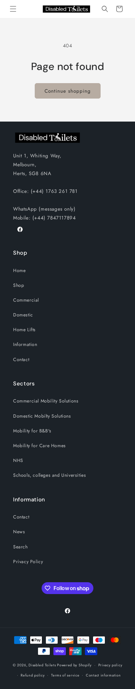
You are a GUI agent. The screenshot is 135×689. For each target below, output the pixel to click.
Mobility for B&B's (32, 430)
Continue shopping (68, 91)
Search (20, 546)
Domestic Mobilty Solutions (42, 416)
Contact (21, 359)
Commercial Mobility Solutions (45, 401)
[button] (13, 9)
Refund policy (33, 675)
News (19, 531)
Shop (18, 285)
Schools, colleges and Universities (49, 475)
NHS (18, 460)
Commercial (26, 300)
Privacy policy (110, 665)
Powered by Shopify (74, 665)
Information (25, 344)
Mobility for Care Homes (39, 445)
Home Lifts (24, 329)
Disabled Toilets (42, 665)
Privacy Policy (28, 561)
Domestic (23, 314)
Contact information (103, 675)
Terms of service (65, 675)
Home (19, 270)
